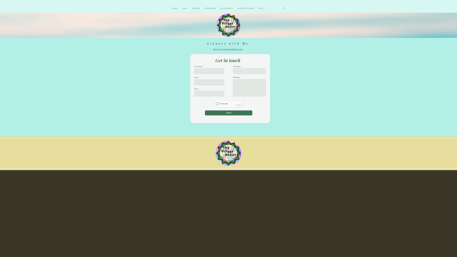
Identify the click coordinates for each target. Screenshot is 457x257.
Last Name (237, 66)
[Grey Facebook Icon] (284, 8)
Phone (196, 89)
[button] (196, 7)
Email (196, 77)
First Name (198, 66)
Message (236, 77)
